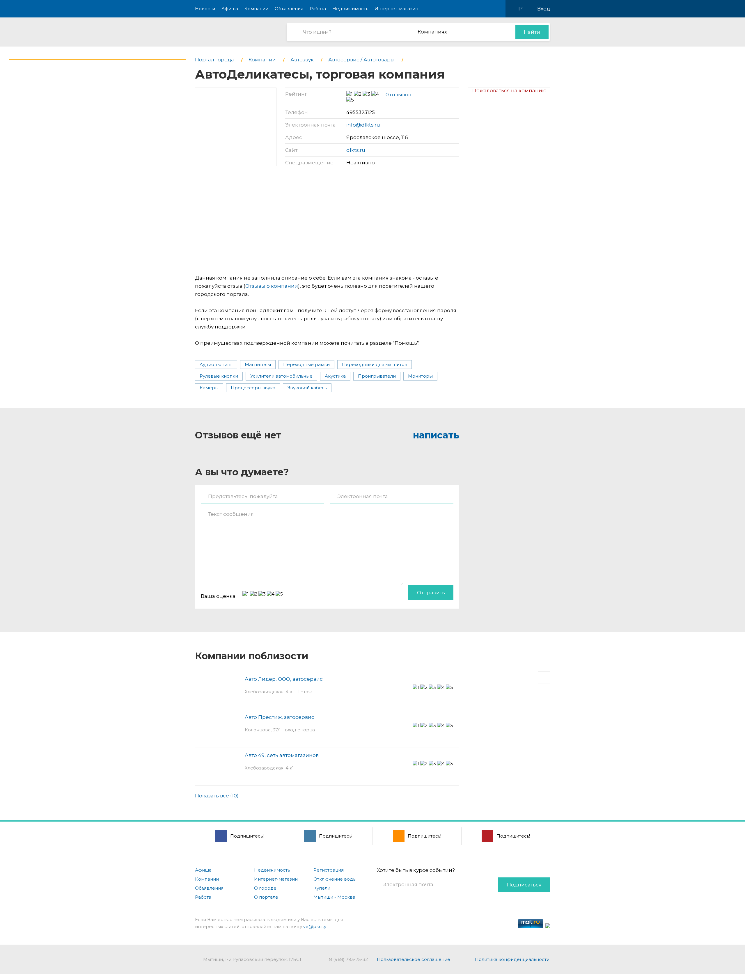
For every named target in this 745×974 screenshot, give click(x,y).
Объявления (289, 8)
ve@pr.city (314, 926)
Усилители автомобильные (281, 376)
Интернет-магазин (396, 8)
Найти (532, 32)
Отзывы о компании (271, 286)
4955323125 (360, 112)
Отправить (431, 593)
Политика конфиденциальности (512, 959)
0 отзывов (398, 94)
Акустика (335, 376)
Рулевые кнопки (219, 376)
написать (436, 435)
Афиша (229, 8)
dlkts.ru (355, 150)
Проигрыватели (377, 376)
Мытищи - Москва (334, 897)
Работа (318, 8)
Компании (256, 8)
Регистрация (328, 870)
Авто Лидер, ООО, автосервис (284, 679)
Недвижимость (350, 8)
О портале (266, 897)
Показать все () (217, 796)
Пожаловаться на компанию (509, 90)
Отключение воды (334, 879)
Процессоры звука (253, 387)
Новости (205, 8)
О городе (265, 888)
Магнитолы (258, 364)
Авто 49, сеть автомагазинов (282, 755)
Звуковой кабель (307, 387)
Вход (543, 9)
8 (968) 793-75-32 (348, 959)
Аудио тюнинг (216, 364)
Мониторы (420, 376)
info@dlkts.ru (363, 125)
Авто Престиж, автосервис (279, 717)
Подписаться (524, 885)
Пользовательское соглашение (413, 959)
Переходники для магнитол (374, 364)
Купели (321, 888)
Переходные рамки (306, 364)
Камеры (209, 387)
